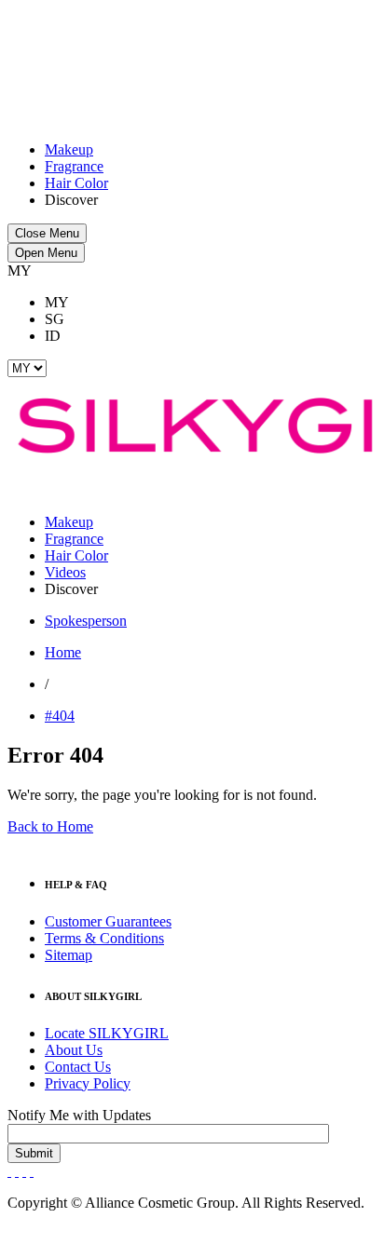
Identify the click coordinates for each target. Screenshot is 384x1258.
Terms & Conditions (104, 938)
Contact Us (78, 1067)
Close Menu (47, 233)
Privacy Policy (87, 1083)
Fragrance (74, 166)
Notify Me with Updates (79, 1115)
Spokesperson (86, 621)
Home (63, 652)
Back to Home (50, 826)
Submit (34, 1153)
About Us (74, 1050)
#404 (60, 716)
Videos (65, 572)
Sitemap (68, 955)
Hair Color (76, 183)
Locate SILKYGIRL (107, 1033)
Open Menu (46, 253)
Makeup (69, 149)
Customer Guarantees (108, 921)
